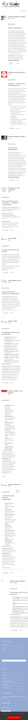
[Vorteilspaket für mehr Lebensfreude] (4, 189)
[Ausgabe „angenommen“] (4, 485)
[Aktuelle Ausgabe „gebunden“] (5, 585)
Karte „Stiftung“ (12, 238)
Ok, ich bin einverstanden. (14, 717)
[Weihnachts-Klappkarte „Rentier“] (4, 138)
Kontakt (4, 672)
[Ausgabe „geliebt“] (4, 321)
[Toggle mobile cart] (23, 4)
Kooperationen (6, 644)
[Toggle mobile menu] (25, 4)
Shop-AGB (5, 684)
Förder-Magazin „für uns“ (14, 280)
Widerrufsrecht (6, 687)
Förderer (4, 647)
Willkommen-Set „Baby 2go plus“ (16, 72)
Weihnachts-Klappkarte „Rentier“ (16, 136)
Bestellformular (6, 369)
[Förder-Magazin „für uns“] (4, 281)
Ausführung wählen (11, 64)
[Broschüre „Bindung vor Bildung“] (4, 18)
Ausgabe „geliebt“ (12, 321)
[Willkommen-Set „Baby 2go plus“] (4, 74)
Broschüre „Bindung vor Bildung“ (16, 16)
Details (18, 63)
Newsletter (5, 675)
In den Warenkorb (12, 128)
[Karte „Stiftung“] (4, 239)
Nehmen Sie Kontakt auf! (13, 60)
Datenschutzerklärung (7, 681)
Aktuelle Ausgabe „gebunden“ (17, 581)
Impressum (5, 678)
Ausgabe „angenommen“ (14, 484)
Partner (4, 650)
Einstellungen (22, 713)
